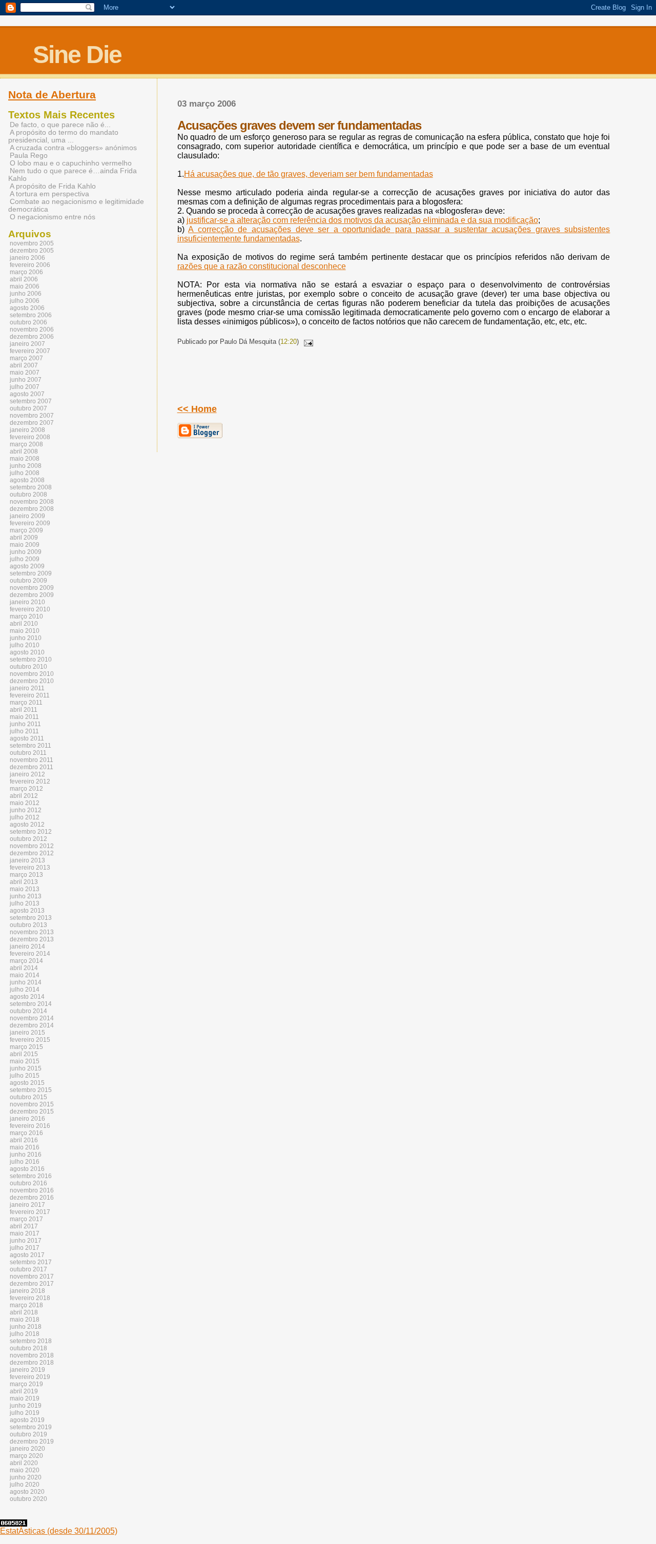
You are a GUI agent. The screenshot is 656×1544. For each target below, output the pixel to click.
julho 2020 (24, 1484)
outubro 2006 (28, 322)
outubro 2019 (28, 1434)
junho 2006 (26, 293)
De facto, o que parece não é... (60, 125)
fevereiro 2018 (30, 1298)
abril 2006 (24, 279)
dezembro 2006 (32, 336)
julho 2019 (24, 1412)
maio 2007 (24, 372)
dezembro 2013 (32, 939)
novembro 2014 (32, 1018)
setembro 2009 (31, 573)
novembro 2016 (32, 1190)
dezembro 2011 (31, 767)
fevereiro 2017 (30, 1212)
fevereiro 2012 (30, 781)
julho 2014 (24, 989)
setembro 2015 (31, 1090)
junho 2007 (26, 379)
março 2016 (26, 1133)
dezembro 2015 (32, 1111)
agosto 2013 (27, 910)
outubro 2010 (28, 666)
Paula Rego (29, 155)
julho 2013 (24, 903)
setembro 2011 (30, 745)
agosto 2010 (27, 652)
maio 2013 (24, 889)
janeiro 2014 (27, 946)
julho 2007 (24, 386)
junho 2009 (26, 551)
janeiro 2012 (27, 774)
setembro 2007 (31, 401)
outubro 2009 (28, 580)
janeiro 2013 (27, 860)
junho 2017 (26, 1240)
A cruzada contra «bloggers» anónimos (73, 148)
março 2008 (26, 444)
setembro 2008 (31, 487)
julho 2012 (24, 817)
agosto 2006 (27, 308)
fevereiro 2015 (30, 1039)
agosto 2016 (27, 1168)
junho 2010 (26, 638)
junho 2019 (26, 1405)
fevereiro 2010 (30, 609)
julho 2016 (24, 1161)
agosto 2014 (27, 996)
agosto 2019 (27, 1420)
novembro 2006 (32, 329)
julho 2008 (24, 473)
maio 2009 (24, 544)
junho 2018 (26, 1326)
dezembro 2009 (32, 595)
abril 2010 (24, 623)
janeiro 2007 (27, 343)
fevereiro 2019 (30, 1377)
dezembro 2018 (32, 1362)
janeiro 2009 (27, 516)
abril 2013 (24, 882)
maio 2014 (24, 975)
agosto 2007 (27, 394)
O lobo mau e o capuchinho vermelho (71, 163)
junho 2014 (26, 982)
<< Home (197, 409)
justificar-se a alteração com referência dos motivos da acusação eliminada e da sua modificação (362, 220)
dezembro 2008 (32, 508)
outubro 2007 (28, 408)
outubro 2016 (28, 1183)
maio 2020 (24, 1470)
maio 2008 (24, 458)
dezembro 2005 (32, 250)
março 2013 (26, 874)
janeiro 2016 (27, 1118)
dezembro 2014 (32, 1025)
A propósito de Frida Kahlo (53, 186)
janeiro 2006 (27, 257)
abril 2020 (24, 1463)
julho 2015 (24, 1075)
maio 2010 (24, 630)
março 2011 (26, 702)
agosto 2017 (27, 1255)
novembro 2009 (32, 587)
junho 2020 (26, 1477)
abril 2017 (24, 1226)
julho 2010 (24, 645)
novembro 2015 (32, 1104)
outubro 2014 (28, 1011)
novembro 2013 (32, 932)
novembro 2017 (32, 1276)
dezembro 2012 (32, 853)
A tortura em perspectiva (49, 194)
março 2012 (26, 788)
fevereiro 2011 (30, 695)
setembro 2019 (31, 1427)
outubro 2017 (28, 1269)
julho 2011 (24, 731)
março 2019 (26, 1384)
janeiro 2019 (27, 1369)
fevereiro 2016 (30, 1125)
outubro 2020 (28, 1498)
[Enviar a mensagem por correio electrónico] (307, 341)
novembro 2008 (32, 501)
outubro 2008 (28, 494)
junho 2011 (25, 724)
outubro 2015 (28, 1097)
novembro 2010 (32, 673)
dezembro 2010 (32, 681)
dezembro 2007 (32, 422)
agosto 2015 (27, 1082)
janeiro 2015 (27, 1032)
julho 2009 (24, 559)
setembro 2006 (31, 315)
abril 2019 (24, 1391)
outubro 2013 (28, 925)
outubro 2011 (28, 752)
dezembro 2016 (32, 1197)
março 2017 (26, 1219)
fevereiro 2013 (30, 867)
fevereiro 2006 (30, 265)
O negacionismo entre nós (52, 217)
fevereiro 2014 (30, 953)
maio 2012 (24, 803)
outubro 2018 (28, 1348)
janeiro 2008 (27, 430)
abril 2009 (24, 537)
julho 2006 (24, 300)
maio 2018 (24, 1319)
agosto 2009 (27, 566)
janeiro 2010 (27, 602)
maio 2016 (24, 1147)
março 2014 (26, 960)
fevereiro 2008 (30, 437)
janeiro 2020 (27, 1448)
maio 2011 (24, 716)
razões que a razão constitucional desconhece (261, 266)
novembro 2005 (32, 243)
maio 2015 (24, 1061)
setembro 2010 (31, 659)
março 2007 (26, 358)
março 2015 (26, 1047)
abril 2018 (24, 1312)
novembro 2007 (32, 415)
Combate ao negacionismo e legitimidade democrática (76, 205)
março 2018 (26, 1305)
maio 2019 (24, 1398)
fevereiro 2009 (30, 523)
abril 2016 (24, 1140)
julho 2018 (24, 1333)
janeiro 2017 (27, 1204)
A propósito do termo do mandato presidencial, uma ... (63, 136)
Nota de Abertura (52, 95)
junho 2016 (26, 1154)
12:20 (288, 341)
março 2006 (26, 272)
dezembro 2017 (32, 1283)
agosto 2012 (27, 824)
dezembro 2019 (32, 1441)
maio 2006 (24, 286)
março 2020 (26, 1455)
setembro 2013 (31, 917)
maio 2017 (24, 1233)
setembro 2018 (31, 1341)
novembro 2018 (32, 1355)
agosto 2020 (27, 1491)
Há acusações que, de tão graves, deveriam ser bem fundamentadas (308, 174)
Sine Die (77, 54)
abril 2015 (24, 1054)
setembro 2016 (31, 1176)
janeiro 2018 (27, 1290)
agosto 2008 (27, 480)
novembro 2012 (32, 846)
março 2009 (26, 530)
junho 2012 (26, 810)
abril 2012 (24, 795)
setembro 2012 (31, 831)
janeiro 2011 (27, 688)
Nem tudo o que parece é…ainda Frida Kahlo (72, 174)
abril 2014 (24, 968)
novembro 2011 (31, 760)
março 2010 (26, 616)
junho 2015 (26, 1068)
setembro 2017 (31, 1262)
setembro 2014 (31, 1003)
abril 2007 (24, 365)
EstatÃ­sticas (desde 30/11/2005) (58, 1531)
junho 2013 (26, 896)
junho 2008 (26, 465)
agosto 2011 (27, 738)
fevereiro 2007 (30, 351)
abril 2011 (23, 709)
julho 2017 (24, 1247)
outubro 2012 (28, 838)
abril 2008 (24, 451)
